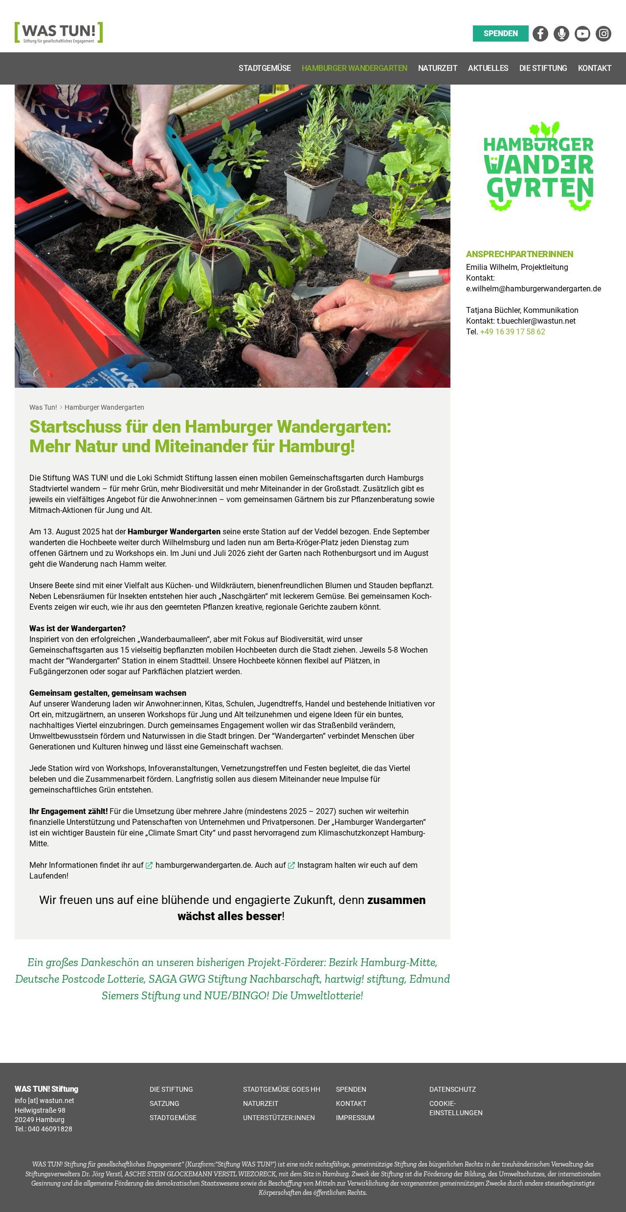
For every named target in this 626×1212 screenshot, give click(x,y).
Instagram (315, 865)
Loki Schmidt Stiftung (175, 478)
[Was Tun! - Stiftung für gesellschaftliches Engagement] (59, 40)
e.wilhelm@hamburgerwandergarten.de (533, 288)
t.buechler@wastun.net (536, 321)
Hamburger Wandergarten (285, 427)
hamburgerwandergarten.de (203, 865)
